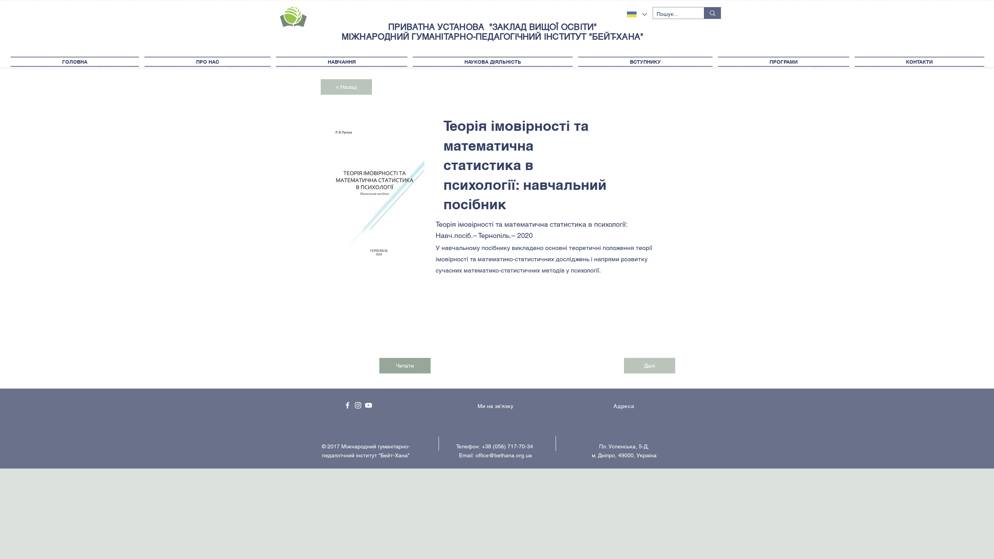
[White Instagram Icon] (358, 405)
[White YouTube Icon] (368, 405)
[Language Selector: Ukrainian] (636, 14)
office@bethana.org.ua (504, 455)
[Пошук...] (712, 13)
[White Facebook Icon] (347, 405)
